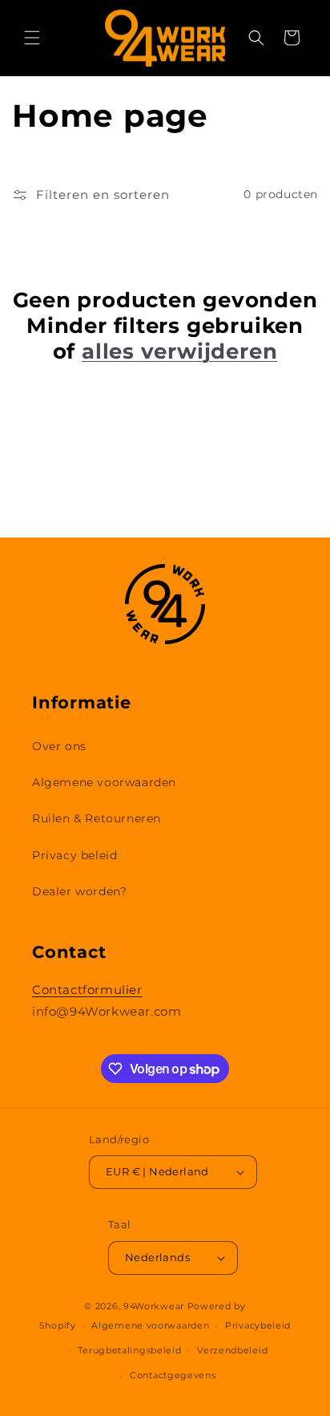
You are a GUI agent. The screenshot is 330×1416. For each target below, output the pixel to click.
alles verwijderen (179, 351)
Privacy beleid (74, 855)
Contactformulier (87, 989)
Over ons (59, 746)
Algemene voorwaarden (104, 782)
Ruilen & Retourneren (96, 818)
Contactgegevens (173, 1375)
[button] (32, 37)
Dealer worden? (79, 891)
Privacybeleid (258, 1325)
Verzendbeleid (232, 1350)
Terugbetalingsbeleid (129, 1350)
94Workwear (153, 1306)
